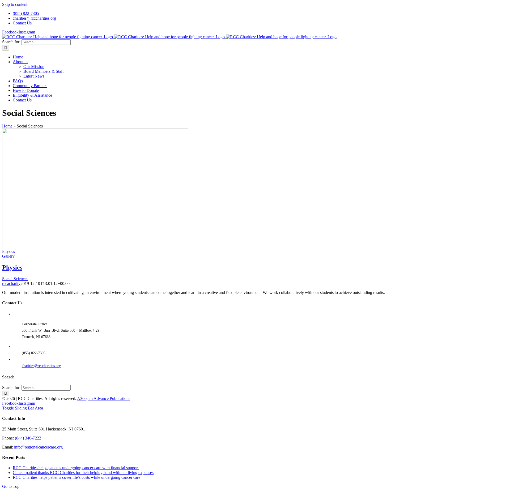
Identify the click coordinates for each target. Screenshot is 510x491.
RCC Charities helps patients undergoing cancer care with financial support (76, 468)
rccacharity (11, 283)
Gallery (8, 256)
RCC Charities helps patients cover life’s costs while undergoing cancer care (76, 477)
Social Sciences (15, 278)
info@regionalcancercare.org (38, 447)
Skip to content (14, 4)
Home (7, 126)
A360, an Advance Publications (103, 398)
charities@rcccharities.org (41, 366)
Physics (8, 251)
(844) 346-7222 (28, 438)
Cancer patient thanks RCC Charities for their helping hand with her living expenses (83, 472)
